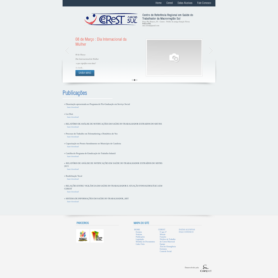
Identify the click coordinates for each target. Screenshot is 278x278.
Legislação (140, 239)
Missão (162, 234)
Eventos (139, 232)
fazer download (73, 107)
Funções (163, 237)
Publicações (140, 237)
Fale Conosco (204, 3)
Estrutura (163, 249)
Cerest (169, 3)
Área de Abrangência (168, 246)
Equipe (162, 244)
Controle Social (165, 251)
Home (159, 3)
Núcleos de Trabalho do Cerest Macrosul (168, 240)
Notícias (139, 234)
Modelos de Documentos (145, 242)
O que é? (163, 232)
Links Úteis (140, 244)
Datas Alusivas (185, 3)
